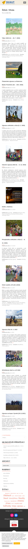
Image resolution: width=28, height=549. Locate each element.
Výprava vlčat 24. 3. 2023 (9, 329)
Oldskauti (4, 302)
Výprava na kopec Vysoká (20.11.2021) (14, 413)
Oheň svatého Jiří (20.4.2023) (11, 285)
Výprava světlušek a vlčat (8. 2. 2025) (13, 125)
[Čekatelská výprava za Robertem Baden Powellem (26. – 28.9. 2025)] (14, 69)
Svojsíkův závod (18, 503)
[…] (6, 52)
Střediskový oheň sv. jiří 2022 (11, 370)
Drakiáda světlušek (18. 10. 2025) (10, 455)
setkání (23, 495)
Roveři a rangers (18, 495)
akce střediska (12, 54)
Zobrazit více (8, 540)
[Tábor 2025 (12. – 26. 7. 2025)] (14, 26)
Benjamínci (7, 493)
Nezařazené (6, 476)
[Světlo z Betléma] (14, 195)
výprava (3, 101)
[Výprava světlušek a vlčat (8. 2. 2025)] (14, 113)
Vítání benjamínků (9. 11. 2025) (10, 452)
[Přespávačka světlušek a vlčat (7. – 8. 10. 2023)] (14, 228)
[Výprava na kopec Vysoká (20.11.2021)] (14, 401)
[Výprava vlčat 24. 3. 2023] (14, 318)
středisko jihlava (18, 55)
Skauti (3, 55)
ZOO (24, 506)
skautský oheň (9, 304)
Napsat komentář (14, 140)
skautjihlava (8, 55)
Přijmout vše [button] (16, 543)
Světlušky (4, 57)
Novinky (17, 54)
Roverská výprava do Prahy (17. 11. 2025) (12, 450)
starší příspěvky (6, 435)
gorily (17, 493)
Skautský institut (7, 501)
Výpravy (10, 100)
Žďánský (15, 508)
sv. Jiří (21, 304)
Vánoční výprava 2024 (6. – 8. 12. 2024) (14, 164)
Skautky (13, 55)
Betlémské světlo (21, 212)
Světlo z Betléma (7, 206)
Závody (12, 508)
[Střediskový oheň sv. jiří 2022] (14, 358)
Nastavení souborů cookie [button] (7, 543)
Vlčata (8, 57)
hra (19, 493)
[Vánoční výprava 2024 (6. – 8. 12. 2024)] (14, 153)
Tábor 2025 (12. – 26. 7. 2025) (11, 38)
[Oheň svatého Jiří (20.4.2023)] (14, 273)
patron (13, 495)
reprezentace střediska (8, 483)
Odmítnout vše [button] (5, 546)
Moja (22, 493)
